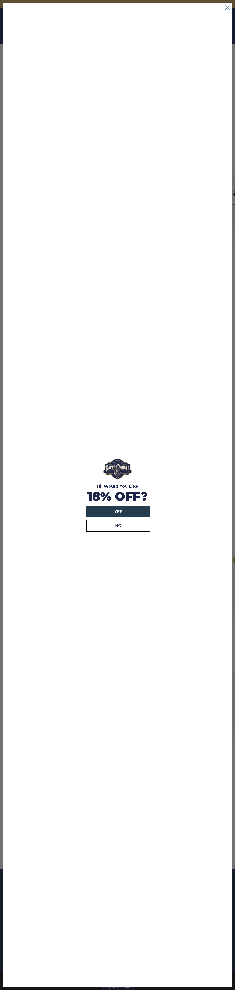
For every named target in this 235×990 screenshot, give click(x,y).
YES (118, 511)
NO (118, 525)
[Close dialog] (227, 7)
